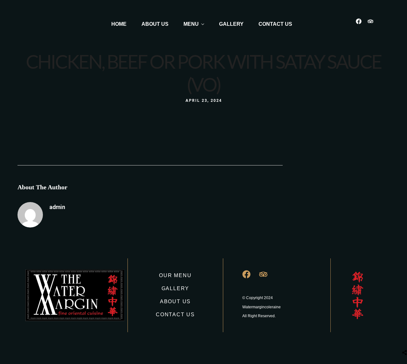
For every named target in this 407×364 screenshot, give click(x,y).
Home (119, 24)
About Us (155, 24)
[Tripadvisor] (373, 24)
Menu (191, 24)
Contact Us (275, 24)
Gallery (231, 24)
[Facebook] (361, 24)
